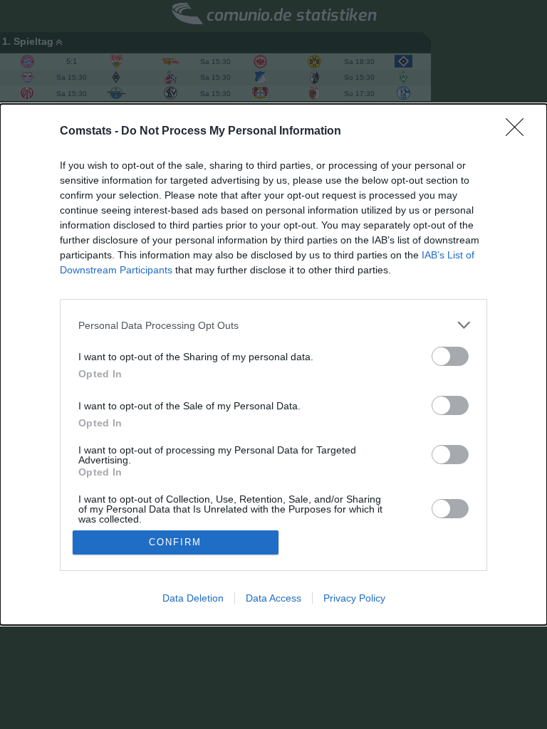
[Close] (519, 131)
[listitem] (273, 325)
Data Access (273, 598)
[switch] (450, 356)
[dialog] (273, 364)
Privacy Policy (354, 598)
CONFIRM (175, 542)
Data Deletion (193, 598)
